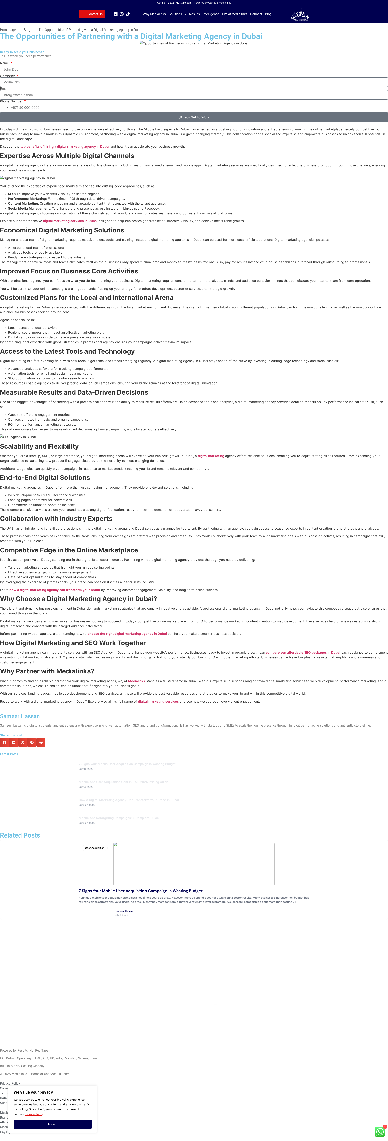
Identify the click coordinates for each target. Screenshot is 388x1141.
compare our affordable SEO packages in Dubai (303, 652)
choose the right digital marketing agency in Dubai (127, 634)
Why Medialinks (154, 14)
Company (8, 75)
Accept (52, 1124)
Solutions (175, 14)
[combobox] (4, 107)
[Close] (92, 1089)
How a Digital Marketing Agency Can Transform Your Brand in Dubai (129, 800)
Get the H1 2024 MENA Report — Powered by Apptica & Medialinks (194, 2)
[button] (4, 742)
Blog (268, 14)
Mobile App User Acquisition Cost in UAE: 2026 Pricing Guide (123, 782)
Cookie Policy (34, 1114)
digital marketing (211, 456)
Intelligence (211, 14)
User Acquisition (94, 848)
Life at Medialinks (234, 14)
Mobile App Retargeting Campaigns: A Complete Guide (119, 818)
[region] (52, 1109)
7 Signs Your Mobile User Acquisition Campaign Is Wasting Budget (127, 764)
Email (4, 88)
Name (5, 63)
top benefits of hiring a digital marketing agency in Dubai (64, 146)
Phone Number (12, 101)
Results (194, 14)
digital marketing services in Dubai (70, 221)
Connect (256, 14)
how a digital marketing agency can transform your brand (54, 590)
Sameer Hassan (124, 911)
